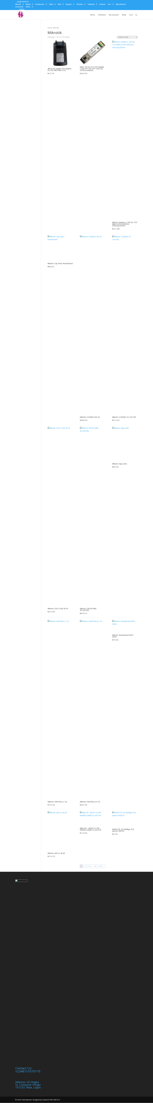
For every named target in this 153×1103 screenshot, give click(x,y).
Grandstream (39, 4)
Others (28, 7)
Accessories (19, 7)
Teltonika (79, 4)
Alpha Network (121, 4)
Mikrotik (18, 4)
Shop (124, 15)
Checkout (102, 15)
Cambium (102, 4)
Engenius (69, 4)
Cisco (109, 4)
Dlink (59, 4)
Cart (131, 15)
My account (114, 15)
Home (92, 15)
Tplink (51, 4)
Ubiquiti (28, 4)
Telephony (91, 4)
